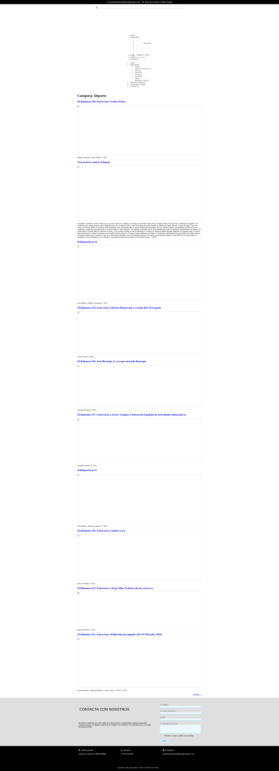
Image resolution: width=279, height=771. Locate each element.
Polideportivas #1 (87, 470)
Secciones (134, 65)
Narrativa (138, 77)
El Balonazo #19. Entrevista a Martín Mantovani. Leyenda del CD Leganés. (119, 307)
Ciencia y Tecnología (142, 69)
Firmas (137, 67)
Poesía (137, 79)
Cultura (138, 71)
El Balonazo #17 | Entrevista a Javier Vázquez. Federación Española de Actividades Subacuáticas (131, 414)
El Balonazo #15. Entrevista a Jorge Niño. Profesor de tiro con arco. (115, 588)
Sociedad (138, 75)
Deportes (138, 73)
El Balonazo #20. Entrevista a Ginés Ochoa (101, 101)
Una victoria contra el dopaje (93, 162)
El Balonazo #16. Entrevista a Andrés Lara (101, 530)
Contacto (134, 86)
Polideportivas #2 (87, 241)
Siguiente (197, 694)
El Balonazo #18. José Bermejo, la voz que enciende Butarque (111, 361)
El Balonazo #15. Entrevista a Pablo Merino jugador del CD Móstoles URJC (119, 634)
